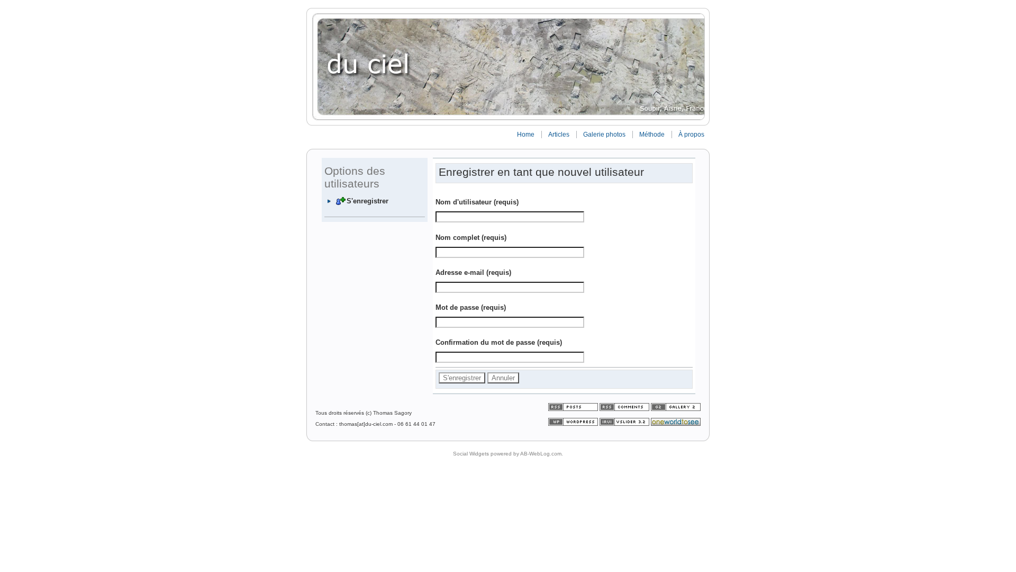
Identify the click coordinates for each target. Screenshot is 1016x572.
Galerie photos (604, 134)
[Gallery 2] (676, 409)
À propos (691, 134)
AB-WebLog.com (540, 454)
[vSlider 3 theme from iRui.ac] (625, 424)
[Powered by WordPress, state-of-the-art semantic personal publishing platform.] (574, 424)
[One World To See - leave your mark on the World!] (676, 424)
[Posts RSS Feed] (574, 409)
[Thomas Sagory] (508, 66)
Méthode (652, 134)
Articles (558, 134)
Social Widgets (471, 454)
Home (525, 134)
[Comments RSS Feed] (624, 409)
